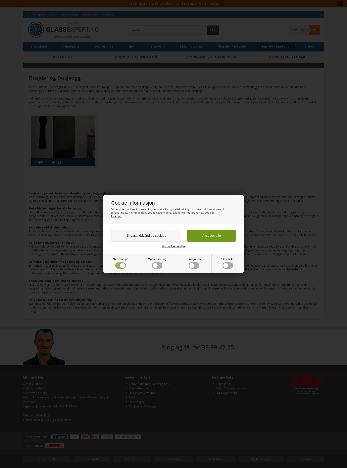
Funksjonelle (194, 259)
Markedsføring (157, 259)
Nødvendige (120, 259)
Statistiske (227, 259)
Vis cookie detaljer (173, 246)
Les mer (116, 216)
